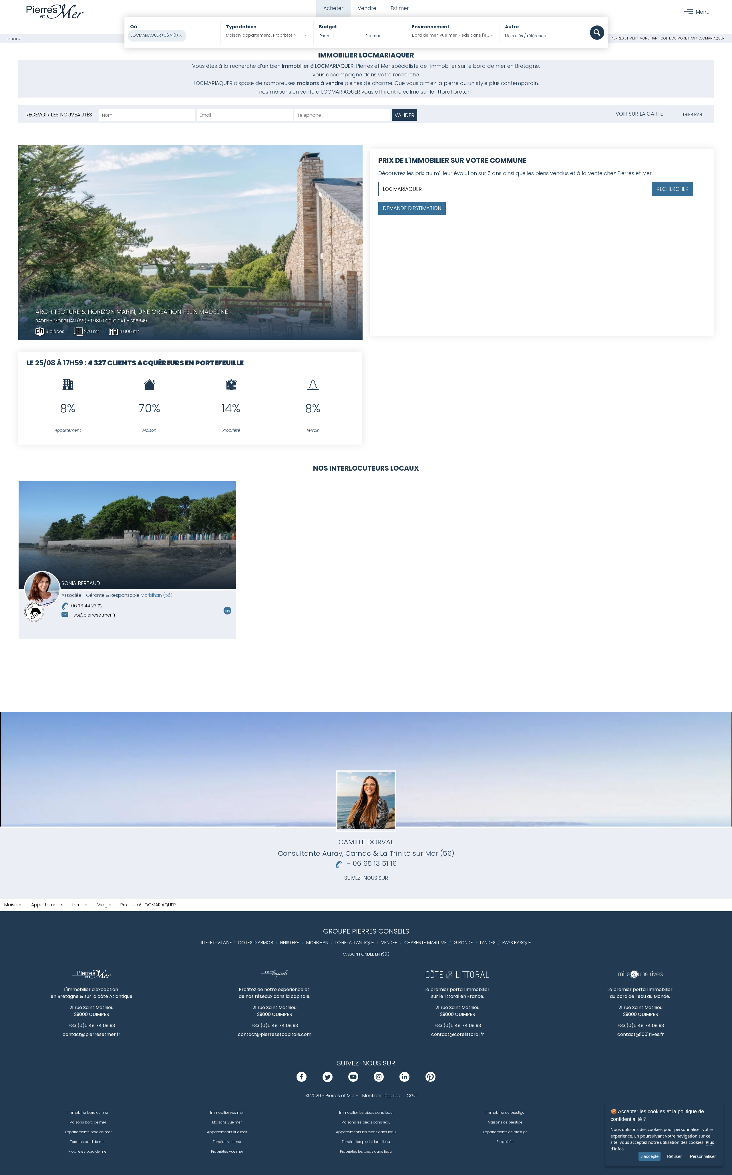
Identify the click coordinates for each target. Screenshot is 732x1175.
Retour (14, 39)
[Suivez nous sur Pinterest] (430, 1080)
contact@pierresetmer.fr (91, 1034)
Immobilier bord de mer (87, 1112)
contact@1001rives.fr (640, 1034)
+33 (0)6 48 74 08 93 (91, 1025)
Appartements (47, 904)
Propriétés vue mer (227, 1151)
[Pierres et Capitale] (274, 977)
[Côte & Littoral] (457, 977)
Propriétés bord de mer (88, 1151)
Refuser (674, 1156)
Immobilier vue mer (227, 1112)
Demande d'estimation (412, 208)
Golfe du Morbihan (678, 38)
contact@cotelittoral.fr (457, 1034)
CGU (412, 1095)
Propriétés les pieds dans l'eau (366, 1151)
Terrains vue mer (227, 1141)
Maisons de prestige (505, 1122)
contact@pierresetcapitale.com (274, 1034)
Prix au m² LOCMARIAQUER (148, 904)
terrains (80, 904)
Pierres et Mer (623, 38)
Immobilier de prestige (505, 1112)
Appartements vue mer (227, 1132)
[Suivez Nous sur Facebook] (301, 1080)
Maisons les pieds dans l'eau (366, 1122)
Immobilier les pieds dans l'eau (366, 1112)
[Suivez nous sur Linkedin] (227, 613)
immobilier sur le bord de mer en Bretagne (484, 66)
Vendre (367, 8)
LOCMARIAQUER (712, 38)
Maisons (13, 904)
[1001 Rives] (640, 977)
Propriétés (505, 1141)
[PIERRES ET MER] (91, 977)
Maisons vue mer (227, 1122)
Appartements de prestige (505, 1132)
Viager (104, 904)
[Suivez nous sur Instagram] (379, 1080)
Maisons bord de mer (87, 1122)
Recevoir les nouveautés (58, 114)
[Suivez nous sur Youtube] (353, 1080)
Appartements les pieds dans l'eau (366, 1132)
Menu (702, 11)
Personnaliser (703, 1156)
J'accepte (649, 1156)
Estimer (400, 8)
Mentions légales (381, 1095)
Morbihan (648, 38)
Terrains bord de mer (88, 1141)
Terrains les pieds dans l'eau (366, 1141)
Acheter (333, 8)
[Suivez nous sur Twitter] (327, 1080)
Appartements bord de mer (88, 1132)
